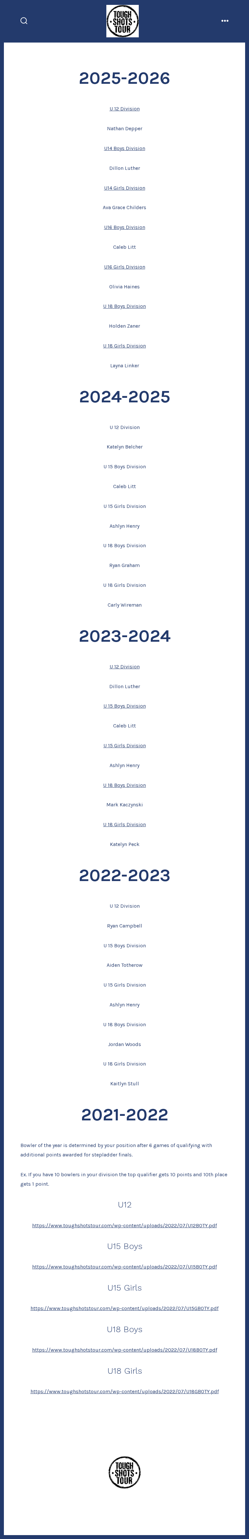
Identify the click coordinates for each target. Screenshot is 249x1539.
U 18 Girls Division (124, 346)
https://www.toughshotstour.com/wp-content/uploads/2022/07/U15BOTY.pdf (124, 1267)
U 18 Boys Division (124, 306)
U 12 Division (125, 109)
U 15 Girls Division (124, 745)
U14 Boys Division (124, 148)
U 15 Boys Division (124, 706)
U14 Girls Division (124, 188)
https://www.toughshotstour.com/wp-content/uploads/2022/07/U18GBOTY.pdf (124, 1391)
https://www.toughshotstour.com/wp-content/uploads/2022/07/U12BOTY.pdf (124, 1225)
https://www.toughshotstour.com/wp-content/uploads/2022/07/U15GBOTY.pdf (124, 1308)
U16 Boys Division (124, 227)
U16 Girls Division (124, 267)
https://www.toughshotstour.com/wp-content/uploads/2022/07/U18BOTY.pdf (124, 1350)
